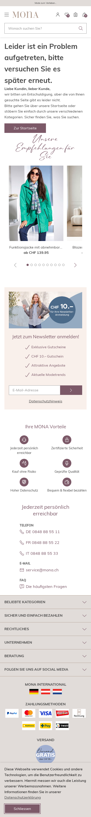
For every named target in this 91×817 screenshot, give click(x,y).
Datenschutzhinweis (45, 401)
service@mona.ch (42, 569)
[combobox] (45, 28)
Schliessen (22, 808)
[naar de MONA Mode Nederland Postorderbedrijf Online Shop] (57, 691)
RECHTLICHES (16, 629)
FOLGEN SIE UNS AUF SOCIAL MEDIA (36, 669)
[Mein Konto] (58, 14)
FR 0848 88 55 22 (42, 542)
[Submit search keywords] (81, 28)
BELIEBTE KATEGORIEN (24, 602)
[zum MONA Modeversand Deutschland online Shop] (33, 691)
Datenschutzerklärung (22, 797)
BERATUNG (14, 656)
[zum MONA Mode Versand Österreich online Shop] (45, 691)
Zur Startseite (25, 128)
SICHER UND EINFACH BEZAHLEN (33, 615)
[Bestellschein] (75, 14)
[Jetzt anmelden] (71, 390)
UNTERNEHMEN (18, 642)
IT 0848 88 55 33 (42, 553)
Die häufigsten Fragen (46, 586)
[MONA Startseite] (25, 14)
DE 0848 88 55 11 (43, 531)
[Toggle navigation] (6, 14)
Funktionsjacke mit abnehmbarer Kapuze (36, 247)
